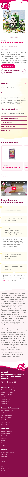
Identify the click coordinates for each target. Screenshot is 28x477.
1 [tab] (10, 37)
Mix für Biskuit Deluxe (6, 413)
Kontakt (3, 461)
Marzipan (3, 440)
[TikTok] (12, 381)
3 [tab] (12, 37)
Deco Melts (4, 442)
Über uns (3, 459)
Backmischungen (5, 433)
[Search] (21, 3)
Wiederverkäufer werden (7, 452)
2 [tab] (11, 37)
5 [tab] (15, 37)
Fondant (3, 445)
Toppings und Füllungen (7, 431)
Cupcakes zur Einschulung (8, 390)
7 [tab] (17, 37)
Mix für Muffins (4, 424)
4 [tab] (14, 37)
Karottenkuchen (5, 401)
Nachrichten (4, 454)
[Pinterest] (7, 381)
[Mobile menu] (25, 3)
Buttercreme (6, 280)
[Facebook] (5, 381)
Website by (6, 473)
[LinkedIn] (15, 381)
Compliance (4, 471)
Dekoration (4, 438)
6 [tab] (16, 37)
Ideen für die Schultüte (7, 392)
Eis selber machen (6, 396)
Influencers (4, 456)
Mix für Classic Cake (6, 415)
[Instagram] (2, 381)
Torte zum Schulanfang (7, 394)
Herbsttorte (4, 403)
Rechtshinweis (5, 469)
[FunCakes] (5, 5)
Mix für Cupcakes (5, 422)
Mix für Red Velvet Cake (7, 410)
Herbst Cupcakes (5, 399)
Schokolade (4, 436)
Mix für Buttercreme (6, 417)
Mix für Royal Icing (6, 419)
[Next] (6, 175)
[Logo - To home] (21, 367)
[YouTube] (10, 381)
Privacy (3, 467)
